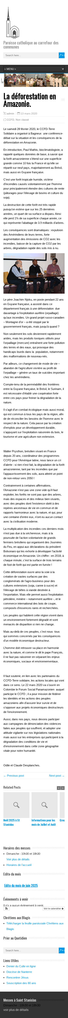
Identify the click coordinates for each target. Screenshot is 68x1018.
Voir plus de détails (17, 859)
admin (10, 113)
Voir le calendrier (53, 908)
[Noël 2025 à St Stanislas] (17, 805)
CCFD (10, 119)
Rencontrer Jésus (17, 977)
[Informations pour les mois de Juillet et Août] (46, 805)
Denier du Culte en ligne (21, 966)
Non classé (22, 119)
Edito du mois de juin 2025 (21, 885)
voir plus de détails (16, 1009)
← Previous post (13, 775)
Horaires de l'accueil (18, 864)
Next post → (57, 775)
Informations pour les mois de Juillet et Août (44, 822)
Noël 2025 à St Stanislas (11, 822)
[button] (6, 908)
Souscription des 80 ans (21, 983)
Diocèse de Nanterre (19, 971)
